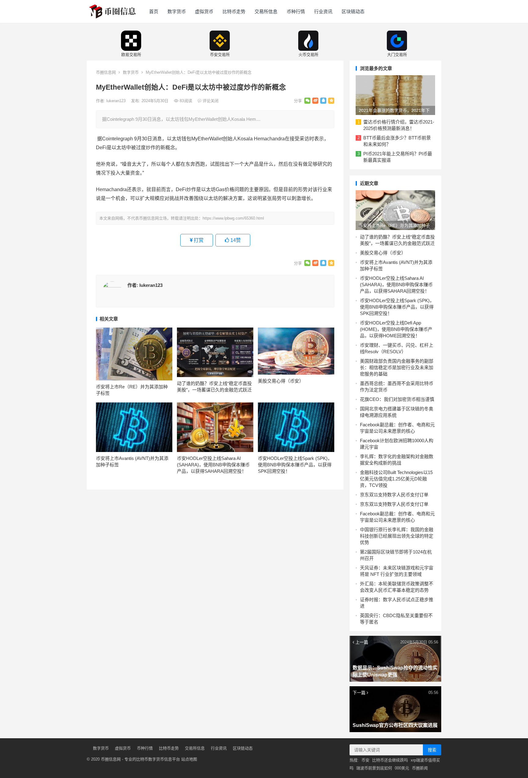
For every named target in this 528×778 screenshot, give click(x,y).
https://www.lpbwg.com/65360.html (233, 218)
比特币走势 (233, 11)
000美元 (402, 768)
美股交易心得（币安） (281, 380)
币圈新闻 (420, 768)
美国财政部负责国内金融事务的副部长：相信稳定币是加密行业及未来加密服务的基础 (396, 367)
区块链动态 (353, 11)
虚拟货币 (204, 11)
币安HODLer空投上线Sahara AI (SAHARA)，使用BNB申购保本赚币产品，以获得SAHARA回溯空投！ (213, 465)
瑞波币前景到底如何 (374, 768)
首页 (153, 11)
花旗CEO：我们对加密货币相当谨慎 (397, 399)
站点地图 (189, 759)
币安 (365, 760)
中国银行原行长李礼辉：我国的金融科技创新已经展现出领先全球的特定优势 (396, 536)
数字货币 (176, 11)
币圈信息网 (106, 72)
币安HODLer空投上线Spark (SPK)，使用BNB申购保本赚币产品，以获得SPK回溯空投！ (295, 465)
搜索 (432, 749)
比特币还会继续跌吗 (390, 760)
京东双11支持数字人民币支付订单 (394, 494)
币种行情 (296, 11)
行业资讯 (323, 11)
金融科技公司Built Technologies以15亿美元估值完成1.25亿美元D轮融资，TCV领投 (396, 479)
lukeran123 (116, 100)
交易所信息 (266, 11)
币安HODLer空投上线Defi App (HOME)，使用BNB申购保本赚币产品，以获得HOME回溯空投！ (396, 329)
